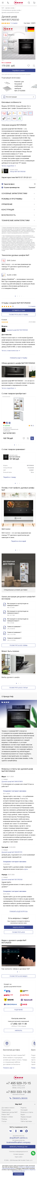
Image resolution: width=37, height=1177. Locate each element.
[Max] (26, 1131)
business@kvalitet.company (18, 1142)
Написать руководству (18, 1147)
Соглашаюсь (18, 1174)
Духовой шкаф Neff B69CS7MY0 (12, 781)
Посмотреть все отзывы (18, 314)
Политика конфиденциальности (18, 1151)
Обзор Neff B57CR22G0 (17, 171)
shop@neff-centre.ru (18, 1138)
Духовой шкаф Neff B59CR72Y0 (12, 852)
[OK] (16, 1131)
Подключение (6, 1110)
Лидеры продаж (26, 1117)
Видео (23, 1114)
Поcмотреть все (18, 932)
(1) (33, 425)
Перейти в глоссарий (18, 541)
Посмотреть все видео (18, 976)
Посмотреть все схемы (18, 645)
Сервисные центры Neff (9, 1112)
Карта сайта (18, 1157)
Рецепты (23, 1107)
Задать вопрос (18, 927)
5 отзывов (14, 23)
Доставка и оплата (8, 1107)
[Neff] (18, 3)
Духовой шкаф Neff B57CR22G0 (12, 879)
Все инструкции (11, 97)
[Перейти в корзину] (34, 3)
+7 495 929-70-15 (18, 1083)
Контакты (24, 1119)
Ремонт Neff (6, 1114)
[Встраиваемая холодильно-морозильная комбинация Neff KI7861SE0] (18, 409)
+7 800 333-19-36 (18, 1091)
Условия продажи (18, 1154)
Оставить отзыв (18, 310)
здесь (26, 869)
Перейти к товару (9, 477)
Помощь (4, 1119)
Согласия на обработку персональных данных (23, 1170)
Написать (18, 1030)
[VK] (10, 1131)
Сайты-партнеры (26, 1121)
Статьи (4, 1121)
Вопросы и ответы (27, 1112)
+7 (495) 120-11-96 (18, 1024)
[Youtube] (21, 1131)
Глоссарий (24, 1110)
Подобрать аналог (18, 70)
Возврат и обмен (7, 1117)
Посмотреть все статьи (18, 687)
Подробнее (18, 1009)
